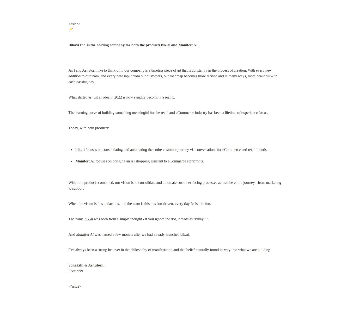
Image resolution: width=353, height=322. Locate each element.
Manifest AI (188, 45)
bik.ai (165, 45)
